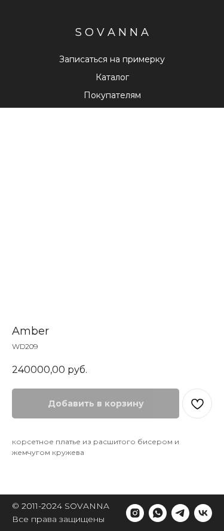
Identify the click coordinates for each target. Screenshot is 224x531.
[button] (112, 96)
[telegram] (180, 513)
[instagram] (135, 513)
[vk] (203, 513)
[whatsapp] (158, 513)
